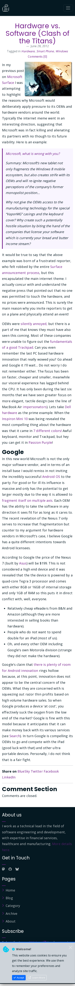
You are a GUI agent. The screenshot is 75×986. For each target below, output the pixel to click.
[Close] (70, 948)
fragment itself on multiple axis (27, 500)
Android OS (51, 476)
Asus (22, 563)
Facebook (51, 771)
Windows (62, 51)
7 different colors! (47, 430)
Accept (20, 977)
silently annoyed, (34, 324)
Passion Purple (40, 442)
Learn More (38, 977)
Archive (11, 913)
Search (14, 736)
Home (10, 890)
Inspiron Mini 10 (15, 419)
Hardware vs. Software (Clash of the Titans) (38, 33)
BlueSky (23, 771)
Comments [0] (37, 57)
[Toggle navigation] (68, 8)
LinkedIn (8, 777)
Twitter (37, 771)
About (10, 921)
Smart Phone (45, 51)
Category (13, 905)
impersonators (34, 407)
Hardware (28, 51)
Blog (9, 898)
